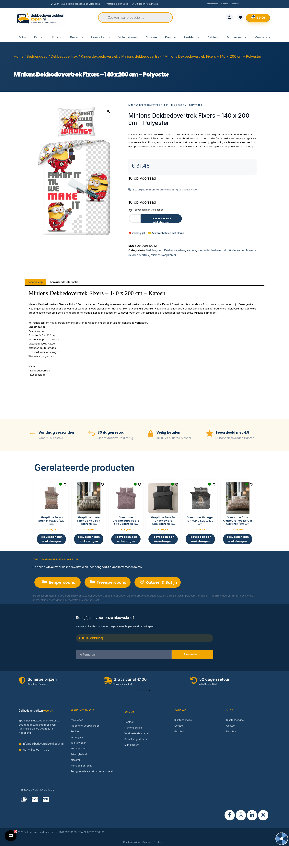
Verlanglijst (77, 737)
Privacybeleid (79, 754)
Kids (55, 37)
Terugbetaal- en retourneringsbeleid (92, 771)
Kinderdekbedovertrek (99, 56)
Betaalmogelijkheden (136, 739)
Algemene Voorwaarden (85, 725)
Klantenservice (133, 727)
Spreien (151, 37)
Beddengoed (37, 56)
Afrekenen (77, 720)
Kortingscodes (79, 748)
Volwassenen (128, 37)
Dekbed (213, 37)
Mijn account (131, 744)
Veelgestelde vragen (136, 733)
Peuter (39, 37)
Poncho (170, 37)
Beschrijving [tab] (35, 282)
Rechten (75, 731)
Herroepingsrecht (81, 765)
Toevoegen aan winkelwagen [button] (51, 539)
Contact (128, 721)
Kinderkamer (236, 250)
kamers (191, 250)
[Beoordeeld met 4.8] (209, 434)
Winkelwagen (78, 742)
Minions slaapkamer (163, 255)
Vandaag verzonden (56, 432)
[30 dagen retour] (91, 434)
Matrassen (235, 37)
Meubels (261, 37)
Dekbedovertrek (64, 56)
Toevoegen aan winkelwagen (161, 220)
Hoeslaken (98, 37)
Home (18, 56)
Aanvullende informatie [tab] (64, 282)
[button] (108, 111)
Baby (22, 37)
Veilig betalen (168, 432)
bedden (189, 37)
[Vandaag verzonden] (32, 434)
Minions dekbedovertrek (141, 56)
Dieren (74, 37)
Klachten (76, 759)
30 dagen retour (112, 432)
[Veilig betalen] (150, 434)
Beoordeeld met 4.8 (232, 432)
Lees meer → (108, 599)
